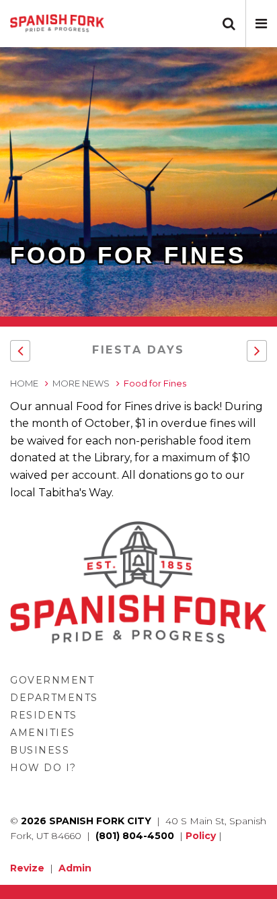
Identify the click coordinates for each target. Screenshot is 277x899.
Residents (43, 715)
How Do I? (43, 768)
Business (39, 750)
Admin (74, 868)
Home (24, 383)
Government (52, 680)
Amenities (42, 733)
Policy (201, 836)
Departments (54, 698)
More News (81, 383)
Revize (27, 868)
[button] (261, 23)
